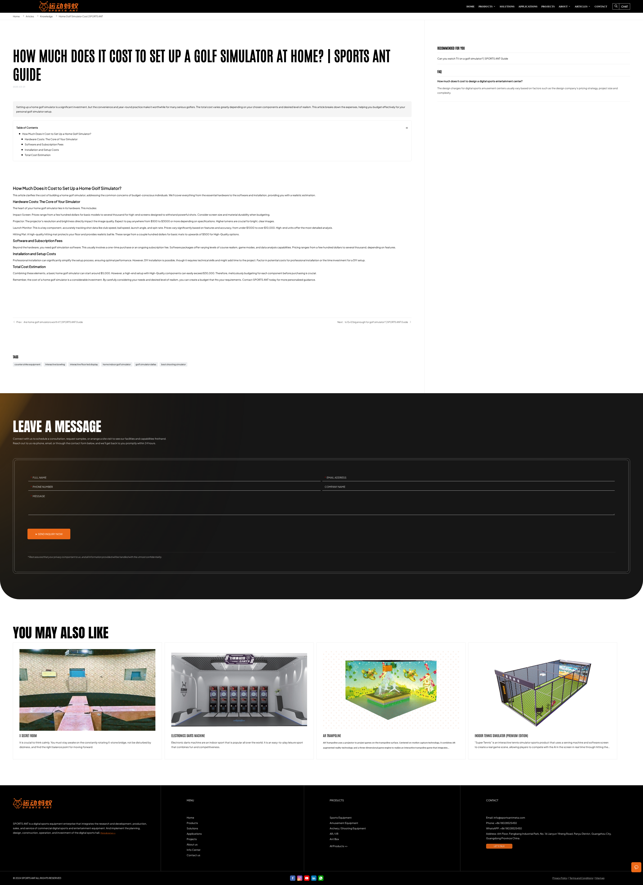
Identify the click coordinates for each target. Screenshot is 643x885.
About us (192, 844)
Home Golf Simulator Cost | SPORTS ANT (81, 16)
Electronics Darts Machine (239, 701)
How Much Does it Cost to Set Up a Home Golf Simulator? (56, 133)
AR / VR (334, 833)
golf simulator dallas (146, 364)
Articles (30, 16)
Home (16, 16)
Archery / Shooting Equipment (348, 828)
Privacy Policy (559, 877)
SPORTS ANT (58, 6)
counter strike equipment (27, 364)
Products (192, 822)
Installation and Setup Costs (42, 149)
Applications (194, 833)
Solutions (192, 828)
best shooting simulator (173, 364)
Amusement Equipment (344, 822)
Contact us (193, 855)
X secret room (87, 701)
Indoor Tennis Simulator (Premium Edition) (542, 701)
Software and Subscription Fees (44, 144)
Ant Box (334, 839)
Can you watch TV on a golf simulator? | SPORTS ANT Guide (533, 58)
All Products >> (339, 846)
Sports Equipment (341, 817)
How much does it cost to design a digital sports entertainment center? (533, 90)
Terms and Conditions (581, 877)
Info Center (193, 849)
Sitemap (599, 877)
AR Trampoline (391, 701)
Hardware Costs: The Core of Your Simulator (51, 139)
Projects (192, 839)
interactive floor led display (83, 364)
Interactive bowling (55, 364)
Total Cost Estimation (38, 154)
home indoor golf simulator (116, 364)
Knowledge (46, 16)
